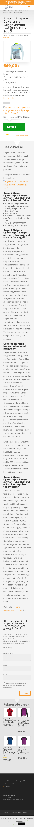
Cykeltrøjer (6, 37)
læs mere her (9, 98)
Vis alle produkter (10, 784)
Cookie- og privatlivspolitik (12, 813)
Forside (7, 781)
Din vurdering (7, 648)
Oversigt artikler (21, 781)
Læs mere (19, 821)
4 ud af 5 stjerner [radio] (9, 649)
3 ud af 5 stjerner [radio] (7, 649)
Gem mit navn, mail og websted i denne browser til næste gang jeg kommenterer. (14, 685)
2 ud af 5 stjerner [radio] (5, 649)
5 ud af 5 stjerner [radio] (11, 649)
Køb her (14, 127)
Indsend (25, 693)
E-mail (5, 674)
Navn (5, 665)
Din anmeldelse (8, 653)
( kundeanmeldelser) (22, 135)
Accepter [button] (21, 824)
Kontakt (7, 787)
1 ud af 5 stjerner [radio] (4, 649)
